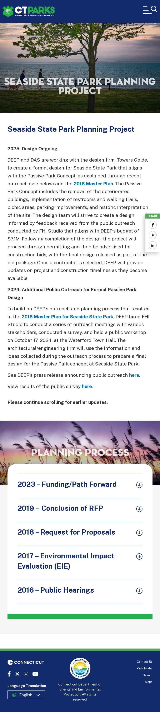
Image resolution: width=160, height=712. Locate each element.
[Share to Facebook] (153, 225)
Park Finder (144, 668)
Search (147, 675)
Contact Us (144, 661)
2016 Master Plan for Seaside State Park (67, 316)
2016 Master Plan (93, 183)
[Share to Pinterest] (153, 235)
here (134, 375)
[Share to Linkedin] (153, 245)
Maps (148, 682)
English (25, 695)
